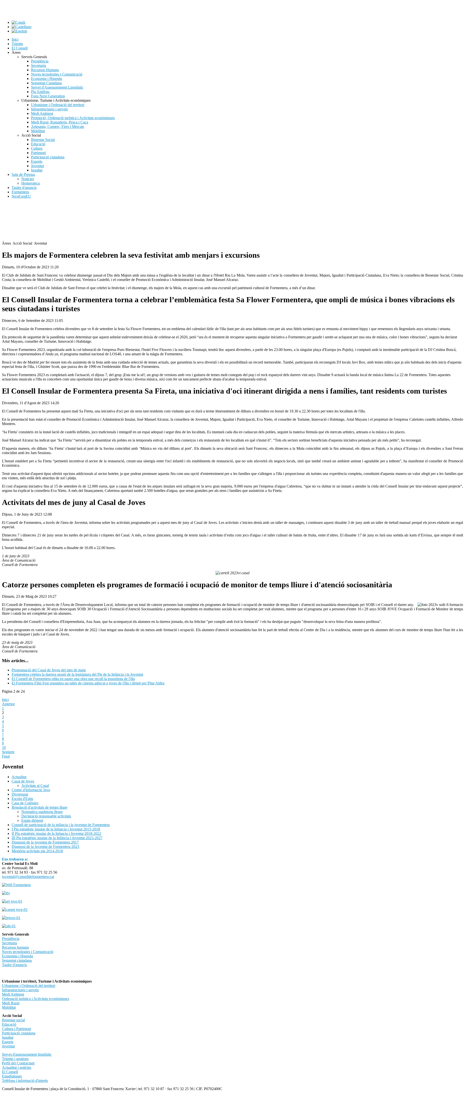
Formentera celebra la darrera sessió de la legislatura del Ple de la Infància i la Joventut (77, 674)
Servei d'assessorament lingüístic (27, 1054)
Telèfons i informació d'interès (25, 1080)
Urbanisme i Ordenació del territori (28, 986)
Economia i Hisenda (17, 956)
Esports (7, 1042)
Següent (8, 752)
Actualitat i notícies (16, 1067)
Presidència (10, 939)
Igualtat (7, 1037)
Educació (9, 1024)
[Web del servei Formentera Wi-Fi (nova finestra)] (16, 885)
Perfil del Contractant (18, 1063)
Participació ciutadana (18, 1033)
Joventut (8, 1046)
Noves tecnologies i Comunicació (27, 952)
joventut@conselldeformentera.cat (28, 877)
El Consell (10, 1072)
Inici (5, 700)
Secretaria (9, 943)
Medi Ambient (13, 994)
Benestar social (13, 1020)
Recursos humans (15, 947)
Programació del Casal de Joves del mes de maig (49, 670)
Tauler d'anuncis (14, 965)
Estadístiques (12, 1076)
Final (6, 756)
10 (4, 747)
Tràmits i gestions (15, 1059)
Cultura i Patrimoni (16, 1029)
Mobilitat (9, 1007)
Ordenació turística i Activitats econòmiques (35, 999)
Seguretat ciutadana (17, 960)
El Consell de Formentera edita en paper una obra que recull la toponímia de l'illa (73, 679)
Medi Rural (10, 1003)
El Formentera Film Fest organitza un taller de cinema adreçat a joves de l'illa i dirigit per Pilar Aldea (88, 683)
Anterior (8, 704)
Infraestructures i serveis (20, 990)
